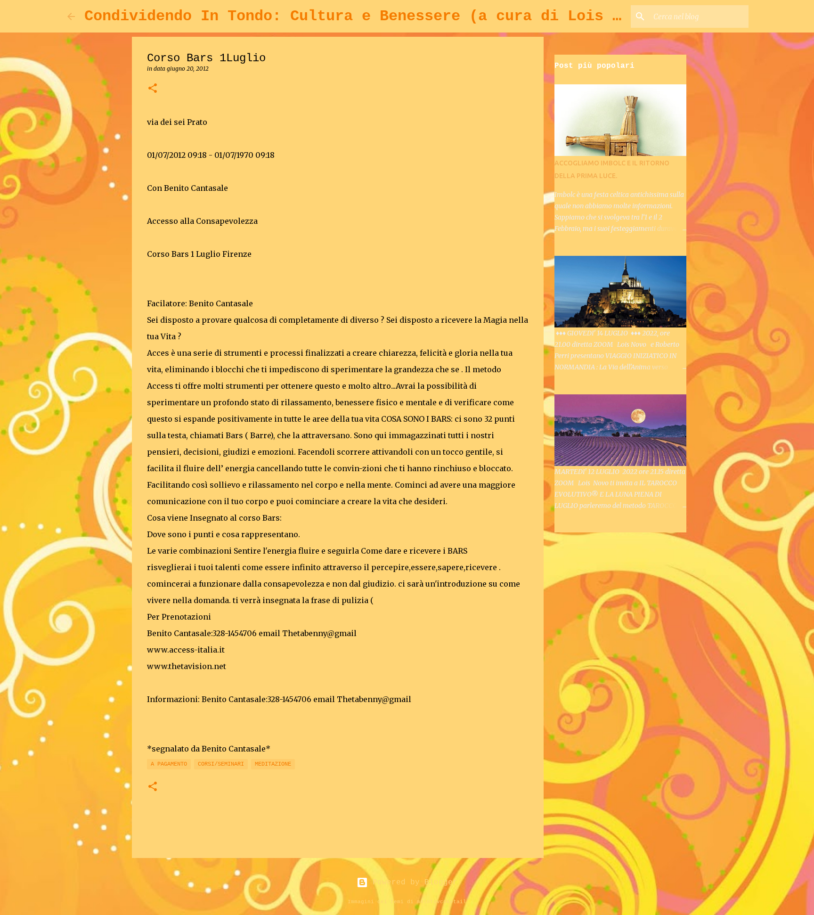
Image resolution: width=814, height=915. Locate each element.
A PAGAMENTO (169, 764)
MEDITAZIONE (273, 764)
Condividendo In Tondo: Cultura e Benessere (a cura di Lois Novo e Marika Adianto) (446, 16)
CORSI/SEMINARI (221, 764)
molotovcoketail (441, 902)
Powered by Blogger (412, 882)
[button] (152, 88)
